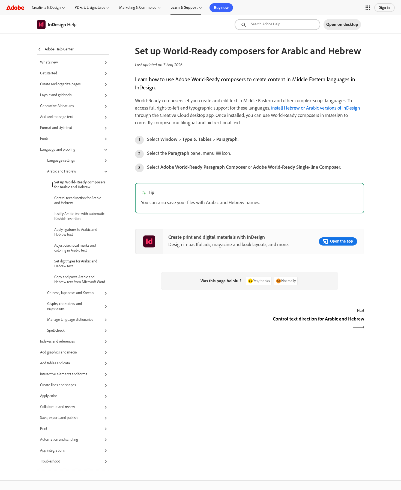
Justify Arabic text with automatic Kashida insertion (79, 216)
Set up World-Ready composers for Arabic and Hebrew (80, 184)
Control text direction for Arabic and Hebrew (77, 200)
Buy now (221, 7)
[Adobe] (15, 7)
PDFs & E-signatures (90, 7)
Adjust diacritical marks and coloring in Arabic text (75, 248)
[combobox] (277, 24)
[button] (367, 7)
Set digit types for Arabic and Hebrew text (75, 263)
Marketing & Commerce (137, 7)
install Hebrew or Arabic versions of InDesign (315, 108)
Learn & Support (183, 7)
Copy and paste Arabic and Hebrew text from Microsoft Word (79, 279)
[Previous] (191, 324)
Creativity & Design (46, 7)
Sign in (384, 7)
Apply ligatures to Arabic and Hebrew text (75, 232)
